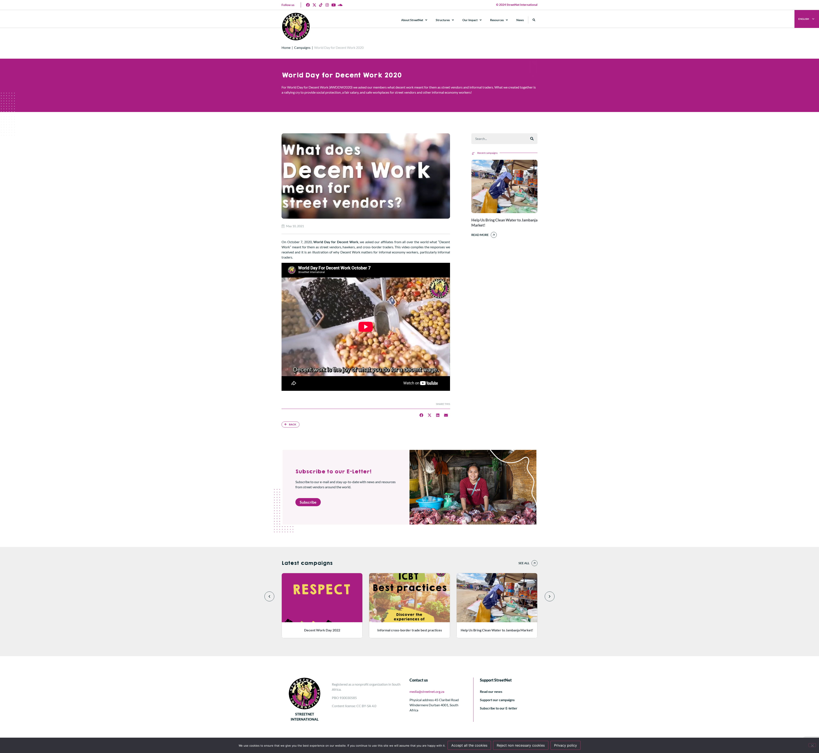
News (520, 20)
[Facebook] (308, 5)
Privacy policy (565, 745)
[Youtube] (333, 5)
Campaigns (302, 47)
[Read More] (494, 235)
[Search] (532, 139)
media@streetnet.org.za (427, 691)
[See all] (534, 563)
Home (286, 47)
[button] (533, 19)
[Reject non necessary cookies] (812, 745)
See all (523, 563)
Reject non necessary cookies (521, 745)
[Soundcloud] (340, 5)
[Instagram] (327, 5)
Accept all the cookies (469, 745)
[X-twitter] (314, 5)
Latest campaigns (307, 563)
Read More (480, 235)
